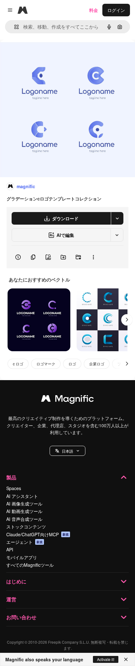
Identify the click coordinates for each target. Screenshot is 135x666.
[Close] (126, 659)
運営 (11, 599)
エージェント (24, 542)
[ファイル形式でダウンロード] (117, 218)
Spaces (13, 488)
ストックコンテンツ (26, 526)
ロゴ (72, 363)
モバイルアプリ (21, 557)
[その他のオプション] (93, 257)
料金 (93, 10)
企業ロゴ (96, 363)
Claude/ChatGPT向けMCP (37, 534)
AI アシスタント (22, 496)
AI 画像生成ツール (24, 503)
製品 (11, 477)
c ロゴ (18, 363)
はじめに (16, 581)
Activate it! (105, 659)
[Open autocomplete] (14, 27)
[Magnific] (67, 400)
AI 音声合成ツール (24, 519)
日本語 (67, 451)
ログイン (116, 10)
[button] (67, 451)
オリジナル (43, 54)
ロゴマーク (45, 363)
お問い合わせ (21, 617)
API (9, 549)
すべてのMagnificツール (30, 565)
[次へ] (126, 319)
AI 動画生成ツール (24, 511)
